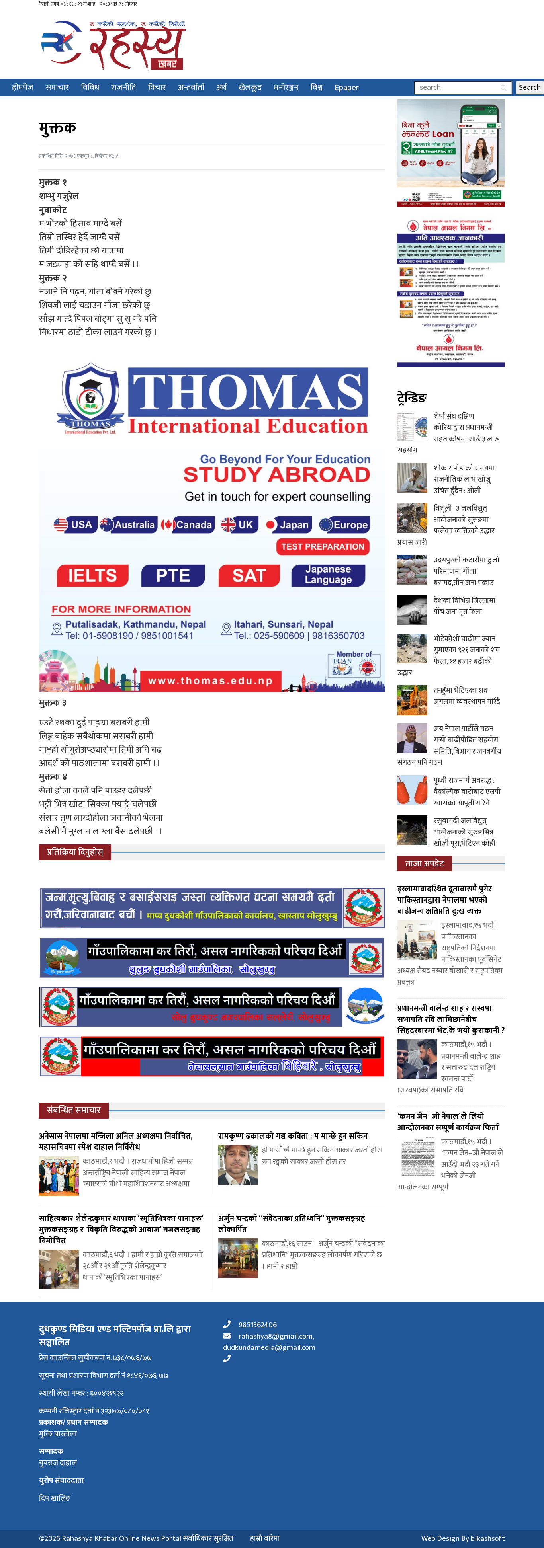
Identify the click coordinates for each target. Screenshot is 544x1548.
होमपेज (22, 87)
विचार (157, 87)
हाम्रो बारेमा (265, 1539)
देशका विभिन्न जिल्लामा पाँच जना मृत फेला (464, 606)
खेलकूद (250, 87)
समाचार (57, 87)
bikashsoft (488, 1538)
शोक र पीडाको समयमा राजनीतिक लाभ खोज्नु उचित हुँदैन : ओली (464, 479)
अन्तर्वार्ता (191, 87)
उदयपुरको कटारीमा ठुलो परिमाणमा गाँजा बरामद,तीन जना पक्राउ (466, 571)
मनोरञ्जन (286, 87)
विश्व (317, 87)
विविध (90, 87)
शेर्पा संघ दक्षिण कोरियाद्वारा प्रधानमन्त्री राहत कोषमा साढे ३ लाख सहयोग (448, 433)
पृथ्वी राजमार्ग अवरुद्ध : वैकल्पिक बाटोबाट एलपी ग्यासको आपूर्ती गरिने (467, 791)
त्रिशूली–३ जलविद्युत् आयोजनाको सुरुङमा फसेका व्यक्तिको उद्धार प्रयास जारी (446, 525)
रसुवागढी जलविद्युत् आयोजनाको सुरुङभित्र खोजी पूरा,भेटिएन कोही (464, 832)
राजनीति (123, 87)
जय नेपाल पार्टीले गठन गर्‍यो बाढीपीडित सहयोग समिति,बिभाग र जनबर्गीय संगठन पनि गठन (449, 746)
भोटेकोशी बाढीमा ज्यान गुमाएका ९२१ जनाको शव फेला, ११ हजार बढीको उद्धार (448, 656)
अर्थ (221, 87)
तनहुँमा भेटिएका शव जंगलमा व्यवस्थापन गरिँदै (467, 696)
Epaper (347, 87)
